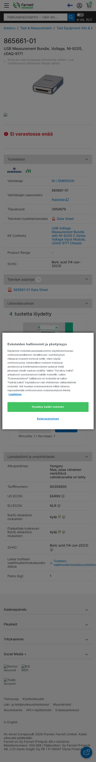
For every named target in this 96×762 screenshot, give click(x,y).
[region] (47, 381)
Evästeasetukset (48, 418)
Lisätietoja (15, 394)
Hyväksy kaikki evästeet (48, 406)
